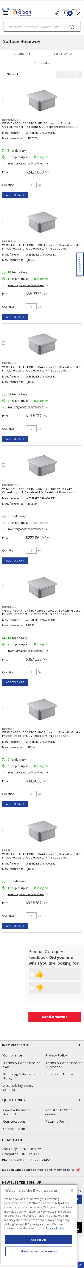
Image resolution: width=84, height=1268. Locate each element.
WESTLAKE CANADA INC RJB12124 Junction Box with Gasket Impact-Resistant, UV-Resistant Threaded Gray (41, 490)
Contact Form (14, 1129)
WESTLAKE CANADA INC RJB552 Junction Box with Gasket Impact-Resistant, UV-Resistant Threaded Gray (41, 612)
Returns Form (56, 1121)
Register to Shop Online (59, 1112)
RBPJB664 (9, 729)
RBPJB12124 (10, 485)
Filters (20, 54)
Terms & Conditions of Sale (21, 1065)
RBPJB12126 (10, 120)
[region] (38, 1224)
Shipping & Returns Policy (19, 1076)
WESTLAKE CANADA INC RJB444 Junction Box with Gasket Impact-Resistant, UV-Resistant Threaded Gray (41, 855)
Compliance (12, 1055)
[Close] (72, 1190)
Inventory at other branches (26, 163)
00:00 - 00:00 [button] (69, 9)
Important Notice (59, 1074)
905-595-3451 (39, 1160)
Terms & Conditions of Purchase (63, 1065)
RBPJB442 (9, 363)
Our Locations (14, 1121)
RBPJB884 (9, 241)
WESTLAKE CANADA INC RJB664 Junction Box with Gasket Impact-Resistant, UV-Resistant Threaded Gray (41, 734)
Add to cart (15, 195)
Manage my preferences (38, 1251)
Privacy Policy (56, 1055)
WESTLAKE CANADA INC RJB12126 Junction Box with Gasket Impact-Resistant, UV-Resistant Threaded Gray (41, 125)
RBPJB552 (9, 607)
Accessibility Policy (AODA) (18, 1088)
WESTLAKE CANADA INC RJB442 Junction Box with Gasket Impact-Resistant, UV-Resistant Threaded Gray (41, 368)
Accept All (38, 1240)
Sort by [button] (61, 54)
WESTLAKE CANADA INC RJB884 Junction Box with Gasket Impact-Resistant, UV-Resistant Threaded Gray (41, 246)
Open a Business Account (17, 1112)
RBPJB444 (9, 850)
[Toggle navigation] (5, 13)
